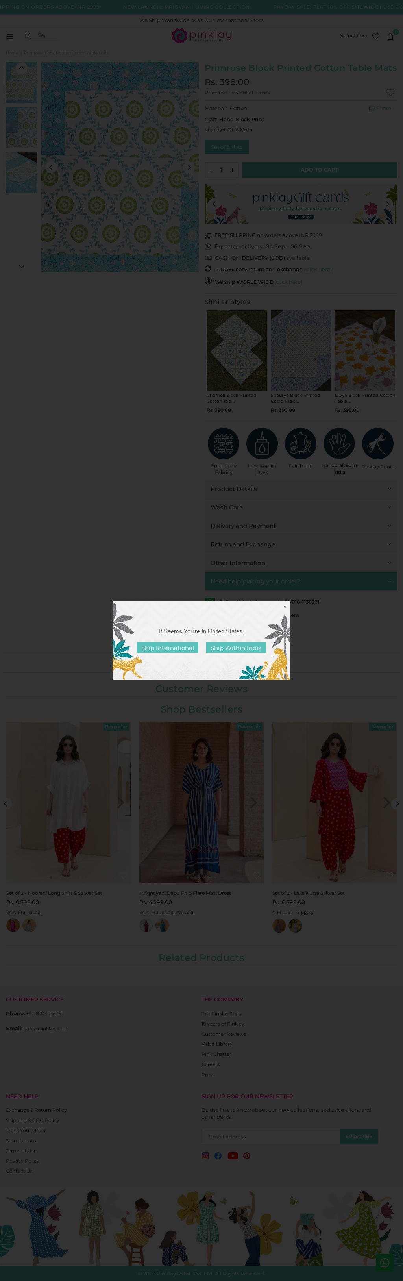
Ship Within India (236, 648)
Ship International (167, 648)
